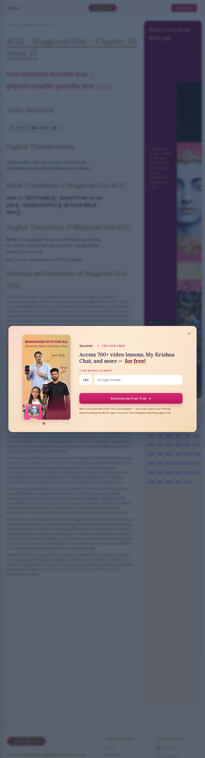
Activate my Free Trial (131, 398)
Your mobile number (95, 370)
